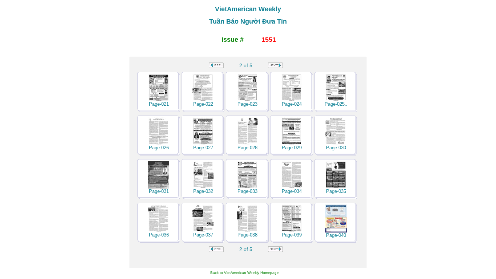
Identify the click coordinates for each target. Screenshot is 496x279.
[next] (275, 66)
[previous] (216, 66)
